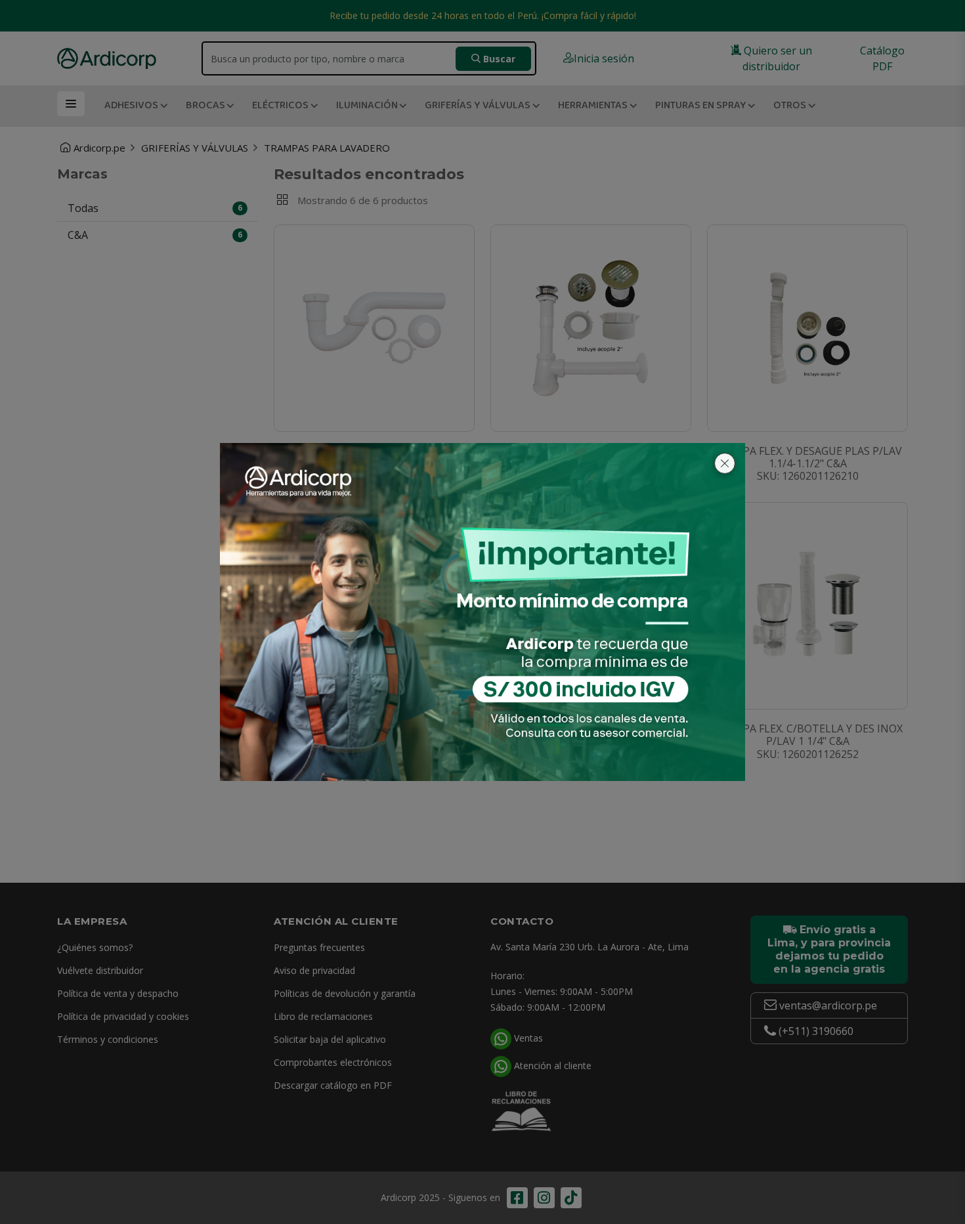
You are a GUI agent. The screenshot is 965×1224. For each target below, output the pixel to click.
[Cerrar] (724, 463)
